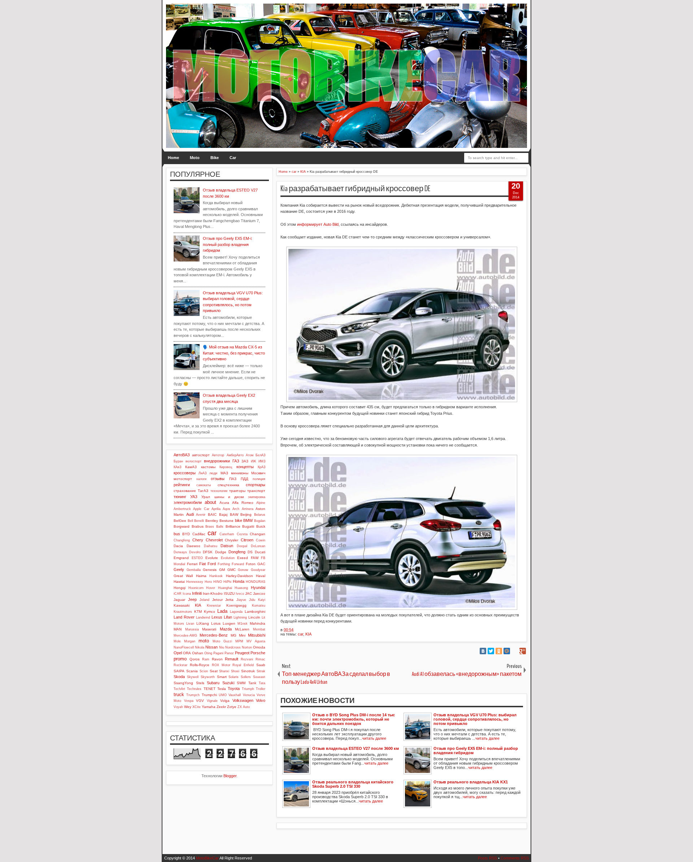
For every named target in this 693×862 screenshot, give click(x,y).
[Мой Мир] (507, 651)
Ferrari (192, 564)
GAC (261, 564)
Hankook (216, 576)
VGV (200, 701)
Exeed (242, 558)
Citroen (247, 540)
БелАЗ (260, 455)
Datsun (227, 546)
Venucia (249, 695)
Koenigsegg (236, 605)
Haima (201, 576)
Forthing (224, 564)
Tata (262, 683)
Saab (260, 665)
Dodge (220, 552)
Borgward (181, 526)
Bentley (211, 521)
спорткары (255, 485)
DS (250, 552)
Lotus (216, 623)
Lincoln (254, 617)
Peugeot (242, 653)
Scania (192, 671)
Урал (205, 497)
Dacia (178, 546)
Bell (190, 521)
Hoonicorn (196, 588)
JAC (248, 593)
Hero (208, 582)
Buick (260, 526)
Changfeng (182, 540)
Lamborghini (255, 611)
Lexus (217, 617)
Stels (200, 683)
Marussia (192, 629)
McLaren (242, 629)
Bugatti (248, 526)
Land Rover (184, 617)
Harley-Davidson (239, 576)
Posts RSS (487, 858)
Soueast (259, 677)
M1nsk (242, 623)
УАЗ (193, 496)
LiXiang (202, 623)
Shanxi (224, 671)
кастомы (208, 467)
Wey (187, 707)
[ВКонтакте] (483, 651)
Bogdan (259, 521)
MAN (178, 629)
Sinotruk (248, 671)
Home (173, 157)
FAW (254, 558)
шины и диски (229, 497)
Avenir (200, 514)
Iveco (240, 593)
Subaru (213, 683)
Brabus (198, 526)
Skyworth (208, 677)
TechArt (179, 689)
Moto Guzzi (222, 641)
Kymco (209, 611)
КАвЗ (177, 467)
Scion (204, 671)
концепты (245, 467)
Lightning (240, 617)
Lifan (228, 617)
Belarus (259, 514)
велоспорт (193, 461)
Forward (238, 564)
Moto (195, 157)
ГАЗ (235, 461)
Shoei (235, 671)
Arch (235, 509)
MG (233, 635)
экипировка (256, 497)
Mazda (226, 629)
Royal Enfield (243, 665)
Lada (222, 611)
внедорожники (217, 461)
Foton (251, 564)
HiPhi (227, 582)
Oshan (197, 653)
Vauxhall (234, 695)
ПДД (244, 479)
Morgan (189, 641)
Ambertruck (182, 509)
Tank (252, 683)
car (300, 634)
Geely (179, 569)
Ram (205, 659)
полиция (259, 479)
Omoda (259, 647)
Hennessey (194, 582)
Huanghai (225, 588)
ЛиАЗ (202, 473)
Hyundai (258, 587)
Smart (222, 677)
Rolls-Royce (199, 665)
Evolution (228, 558)
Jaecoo (259, 593)
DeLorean (258, 546)
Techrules (194, 689)
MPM (239, 641)
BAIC (212, 514)
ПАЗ (232, 479)
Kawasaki (181, 605)
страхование (185, 491)
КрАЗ (261, 467)
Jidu (252, 600)
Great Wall (183, 576)
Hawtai (179, 582)
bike (238, 520)
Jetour (217, 600)
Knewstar (214, 605)
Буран (178, 461)
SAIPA (179, 671)
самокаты (203, 485)
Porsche (257, 653)
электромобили (188, 502)
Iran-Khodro (213, 593)
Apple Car (201, 509)
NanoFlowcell (184, 647)
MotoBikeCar (207, 858)
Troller (260, 689)
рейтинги (182, 485)
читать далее (374, 738)
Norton (247, 647)
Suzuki (228, 683)
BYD (186, 534)
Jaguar (179, 600)
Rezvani (247, 659)
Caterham (226, 534)
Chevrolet (214, 540)
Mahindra (257, 623)
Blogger (229, 776)
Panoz (229, 653)
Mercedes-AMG (185, 635)
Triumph (248, 689)
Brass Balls (214, 526)
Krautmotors (183, 611)
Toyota (234, 688)
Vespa (188, 701)
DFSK (208, 552)
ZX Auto (243, 707)
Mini (242, 635)
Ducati (260, 552)
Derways (180, 552)
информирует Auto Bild (318, 224)
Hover (210, 588)
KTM (198, 611)
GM (222, 570)
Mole (177, 641)
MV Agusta (256, 641)
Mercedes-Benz (214, 635)
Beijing (246, 514)
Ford (212, 564)
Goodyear (258, 570)
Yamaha (208, 707)
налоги (201, 479)
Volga (225, 701)
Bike (214, 157)
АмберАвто (235, 455)
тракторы (237, 491)
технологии (218, 491)
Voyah (178, 707)
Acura (224, 503)
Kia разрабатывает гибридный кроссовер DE (355, 188)
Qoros (194, 659)
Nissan (211, 647)
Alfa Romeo (242, 503)
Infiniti (197, 593)
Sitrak (261, 671)
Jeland (204, 600)
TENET (209, 689)
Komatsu (258, 605)
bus (177, 534)
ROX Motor (221, 665)
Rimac (260, 659)
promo (180, 658)
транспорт (256, 491)
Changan (257, 534)
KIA (308, 634)
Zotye (231, 707)
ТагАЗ (203, 491)
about (210, 502)
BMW (248, 520)
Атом (249, 455)
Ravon (217, 659)
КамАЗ (191, 467)
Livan (190, 623)
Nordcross (233, 647)
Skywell (193, 677)
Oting (208, 653)
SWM (241, 683)
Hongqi (180, 588)
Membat (259, 629)
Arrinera (247, 509)
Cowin (260, 540)
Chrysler (231, 540)
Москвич (258, 473)
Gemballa (194, 570)
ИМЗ (261, 461)
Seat (214, 671)
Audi (190, 514)
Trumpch (193, 695)
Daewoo (193, 546)
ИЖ (253, 461)
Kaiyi (261, 600)
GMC (231, 570)
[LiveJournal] (514, 651)
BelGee (180, 521)
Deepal (242, 546)
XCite (196, 707)
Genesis (210, 570)
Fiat (202, 564)
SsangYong (183, 683)
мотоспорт (183, 479)
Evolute (211, 558)
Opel (178, 653)
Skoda (179, 676)
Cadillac (198, 534)
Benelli (199, 521)
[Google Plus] (522, 651)
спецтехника (228, 485)
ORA (187, 653)
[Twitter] (491, 651)
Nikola (199, 647)
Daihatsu (210, 546)
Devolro (195, 552)
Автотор (218, 455)
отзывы (218, 478)
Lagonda (236, 611)
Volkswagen (242, 700)
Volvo (260, 700)
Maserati (209, 629)
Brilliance (233, 526)
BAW (234, 514)
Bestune (226, 521)
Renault (231, 659)
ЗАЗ (244, 461)
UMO (223, 695)
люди (213, 473)
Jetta (229, 600)
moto (204, 640)
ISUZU (229, 593)
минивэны (239, 473)
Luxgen (229, 623)
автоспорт (201, 455)
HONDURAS (255, 582)
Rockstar (180, 665)
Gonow (243, 570)
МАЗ (224, 473)
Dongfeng (236, 552)
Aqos (226, 509)
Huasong (241, 588)
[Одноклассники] (499, 651)
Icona (187, 593)
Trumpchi (209, 695)
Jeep (192, 599)
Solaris (233, 677)
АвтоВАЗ (182, 455)
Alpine (260, 503)
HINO (217, 582)
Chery (197, 540)
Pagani (218, 653)
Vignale (212, 701)
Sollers (246, 677)
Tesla (221, 689)
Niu (221, 647)
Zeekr (221, 707)
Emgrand (181, 558)
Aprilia (216, 509)
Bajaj (223, 514)
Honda (238, 581)
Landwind (203, 617)
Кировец (225, 467)
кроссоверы (185, 473)
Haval (260, 576)
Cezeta (242, 534)
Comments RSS (515, 858)
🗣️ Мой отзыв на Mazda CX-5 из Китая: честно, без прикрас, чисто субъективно (234, 353)
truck (179, 694)
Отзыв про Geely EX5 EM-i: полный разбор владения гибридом (227, 244)
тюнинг (180, 496)
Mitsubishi (256, 635)
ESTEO (197, 558)
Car (233, 157)
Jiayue (241, 600)
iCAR (178, 593)
